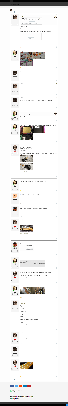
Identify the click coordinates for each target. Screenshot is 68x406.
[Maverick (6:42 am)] (26, 397)
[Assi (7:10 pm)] (12, 397)
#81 (56, 14)
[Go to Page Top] (67, 405)
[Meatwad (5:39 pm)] (27, 397)
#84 (56, 83)
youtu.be (40, 18)
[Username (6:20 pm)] (13, 399)
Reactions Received (13, 22)
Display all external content (31, 21)
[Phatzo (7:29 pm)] (31, 397)
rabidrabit (13, 391)
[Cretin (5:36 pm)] (17, 397)
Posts (11, 24)
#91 (56, 206)
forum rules (21, 41)
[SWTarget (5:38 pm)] (11, 399)
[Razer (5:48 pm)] (32, 397)
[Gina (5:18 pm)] (22, 397)
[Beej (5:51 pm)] (14, 397)
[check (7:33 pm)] (14, 399)
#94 (56, 257)
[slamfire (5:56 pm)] (17, 399)
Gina (14, 10)
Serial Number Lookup (23, 303)
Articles (12, 154)
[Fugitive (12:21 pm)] (21, 397)
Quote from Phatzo (23, 16)
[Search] (57, 1)
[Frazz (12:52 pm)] (20, 397)
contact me (25, 41)
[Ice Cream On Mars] (34, 4)
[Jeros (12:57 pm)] (23, 397)
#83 (56, 70)
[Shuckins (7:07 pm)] (12, 399)
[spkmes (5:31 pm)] (18, 399)
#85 (56, 97)
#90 (56, 193)
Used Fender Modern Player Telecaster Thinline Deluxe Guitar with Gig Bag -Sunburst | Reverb (30, 246)
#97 (56, 300)
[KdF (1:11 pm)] (25, 397)
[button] (12, 386)
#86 (56, 110)
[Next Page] (18, 12)
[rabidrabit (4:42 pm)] (16, 399)
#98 (56, 332)
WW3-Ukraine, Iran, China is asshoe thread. (17, 390)
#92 (56, 219)
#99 (56, 346)
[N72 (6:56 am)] (28, 397)
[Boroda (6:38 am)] (16, 397)
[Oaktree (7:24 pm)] (30, 397)
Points (12, 92)
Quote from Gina (23, 112)
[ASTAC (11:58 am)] (11, 397)
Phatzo (25, 295)
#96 (56, 285)
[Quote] (56, 47)
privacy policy (28, 41)
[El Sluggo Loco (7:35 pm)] (18, 397)
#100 (56, 359)
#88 (56, 144)
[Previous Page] (10, 12)
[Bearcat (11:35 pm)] (13, 397)
